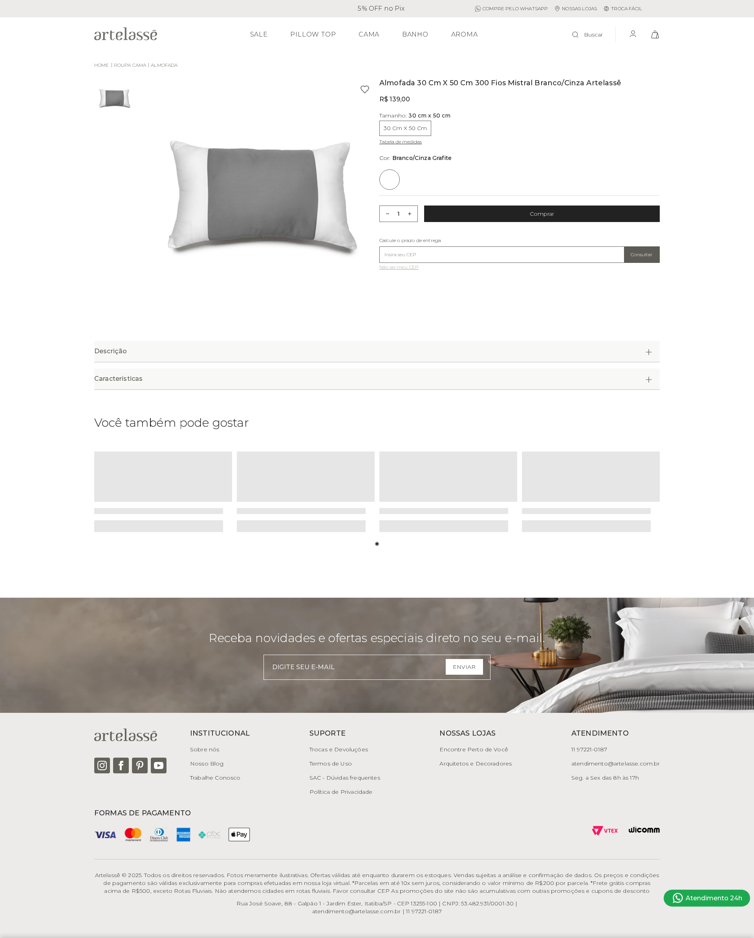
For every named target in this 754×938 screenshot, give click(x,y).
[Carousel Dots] (377, 544)
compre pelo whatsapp (515, 8)
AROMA (464, 34)
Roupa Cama (130, 65)
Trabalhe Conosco (215, 777)
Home (101, 65)
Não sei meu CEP (399, 267)
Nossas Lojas (579, 8)
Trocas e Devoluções (338, 749)
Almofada (164, 65)
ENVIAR (464, 666)
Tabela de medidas (400, 142)
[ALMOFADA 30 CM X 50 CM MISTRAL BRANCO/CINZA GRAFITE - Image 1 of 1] (114, 99)
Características (118, 378)
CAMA (369, 34)
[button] (257, 196)
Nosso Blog (207, 763)
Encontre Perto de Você (473, 749)
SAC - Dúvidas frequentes (344, 777)
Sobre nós (204, 749)
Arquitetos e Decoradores (475, 763)
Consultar (642, 254)
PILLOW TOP (313, 34)
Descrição (110, 351)
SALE (259, 34)
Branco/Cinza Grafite (415, 158)
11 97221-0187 (589, 749)
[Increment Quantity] (411, 214)
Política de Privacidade (341, 791)
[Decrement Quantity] (385, 214)
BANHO (415, 34)
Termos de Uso (330, 763)
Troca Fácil (626, 8)
